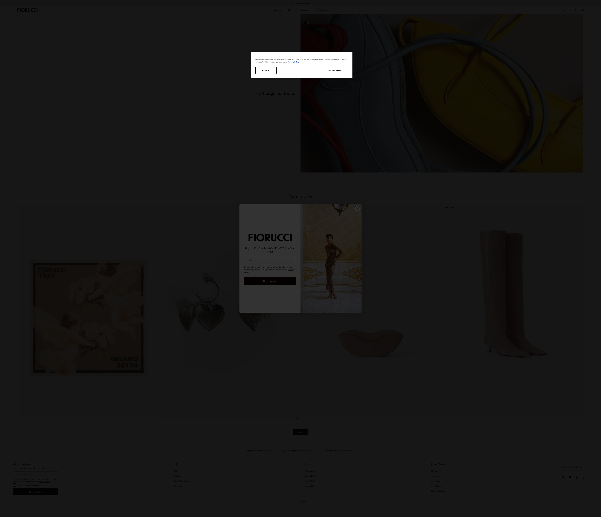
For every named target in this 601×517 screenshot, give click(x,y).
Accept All (266, 70)
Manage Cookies (335, 70)
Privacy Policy (293, 62)
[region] (301, 65)
